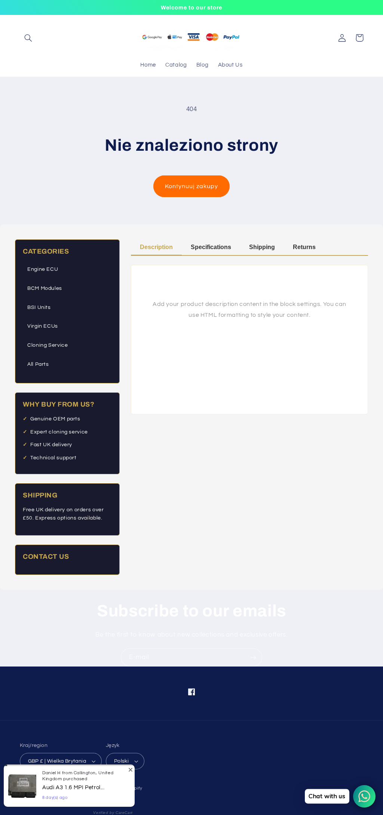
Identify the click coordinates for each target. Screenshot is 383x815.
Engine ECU (42, 269)
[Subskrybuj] (253, 657)
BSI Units (39, 307)
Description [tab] (156, 247)
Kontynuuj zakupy (191, 186)
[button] (28, 37)
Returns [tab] (304, 247)
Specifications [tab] (211, 247)
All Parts (38, 364)
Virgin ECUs (42, 326)
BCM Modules (44, 288)
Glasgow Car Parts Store (67, 788)
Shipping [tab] (262, 247)
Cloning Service (47, 345)
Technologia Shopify (119, 788)
